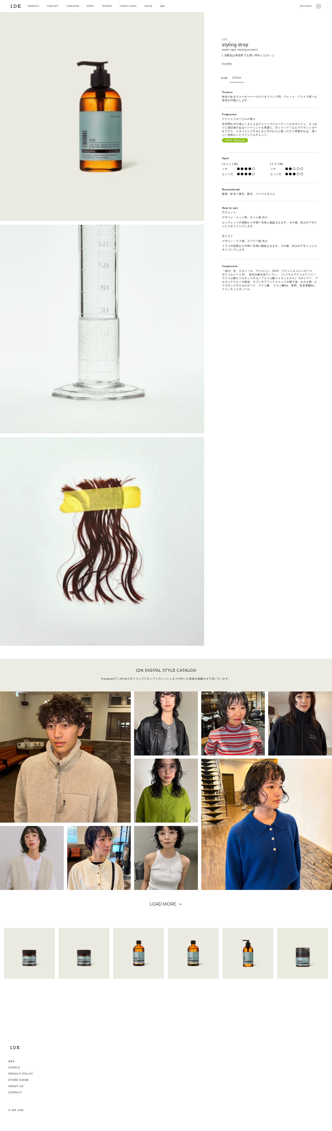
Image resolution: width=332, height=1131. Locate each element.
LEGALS (14, 1067)
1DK (224, 39)
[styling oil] (138, 953)
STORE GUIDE (18, 1079)
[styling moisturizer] (302, 953)
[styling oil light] (193, 953)
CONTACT (15, 1092)
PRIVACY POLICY (20, 1073)
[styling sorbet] (29, 953)
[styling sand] (84, 953)
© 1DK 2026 (16, 1110)
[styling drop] (248, 953)
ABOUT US (15, 1086)
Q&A (11, 1061)
